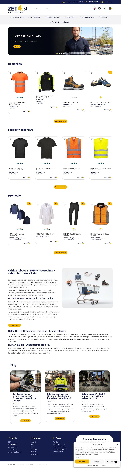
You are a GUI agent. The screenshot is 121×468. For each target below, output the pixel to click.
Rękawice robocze (88, 17)
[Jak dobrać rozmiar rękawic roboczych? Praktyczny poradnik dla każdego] (25, 391)
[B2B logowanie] (95, 8)
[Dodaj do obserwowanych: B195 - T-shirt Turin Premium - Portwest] (37, 138)
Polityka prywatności (100, 465)
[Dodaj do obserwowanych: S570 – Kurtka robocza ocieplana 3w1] (10, 204)
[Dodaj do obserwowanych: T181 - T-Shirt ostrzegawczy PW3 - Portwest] (10, 73)
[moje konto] (104, 8)
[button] (117, 444)
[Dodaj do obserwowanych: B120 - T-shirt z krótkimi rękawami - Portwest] (10, 138)
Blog (32, 447)
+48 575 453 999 (93, 2)
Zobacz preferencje (111, 461)
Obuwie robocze (35, 17)
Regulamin (56, 442)
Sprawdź (17, 46)
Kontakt (66, 22)
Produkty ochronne (53, 17)
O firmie (33, 444)
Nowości (33, 452)
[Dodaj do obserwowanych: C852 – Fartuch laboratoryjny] (37, 204)
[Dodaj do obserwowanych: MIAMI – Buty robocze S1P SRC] (91, 73)
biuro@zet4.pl (17, 452)
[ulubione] (100, 8)
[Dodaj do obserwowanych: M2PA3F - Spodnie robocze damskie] (64, 204)
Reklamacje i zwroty (59, 444)
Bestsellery (104, 17)
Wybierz (25, 111)
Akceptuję (82, 461)
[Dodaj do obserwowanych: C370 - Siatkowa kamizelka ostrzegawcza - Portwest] (64, 138)
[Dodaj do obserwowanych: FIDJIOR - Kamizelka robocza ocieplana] (91, 204)
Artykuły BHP (71, 17)
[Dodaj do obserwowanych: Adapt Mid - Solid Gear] (64, 73)
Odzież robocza (17, 17)
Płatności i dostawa (59, 447)
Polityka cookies (91, 465)
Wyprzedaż (55, 22)
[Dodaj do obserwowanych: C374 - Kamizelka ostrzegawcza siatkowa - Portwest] (91, 138)
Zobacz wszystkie (60, 121)
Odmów (97, 461)
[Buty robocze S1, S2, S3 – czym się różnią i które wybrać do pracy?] (94, 391)
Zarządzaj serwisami (81, 457)
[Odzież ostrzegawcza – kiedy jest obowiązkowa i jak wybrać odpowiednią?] (60, 391)
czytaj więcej (25, 421)
